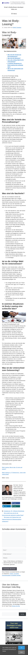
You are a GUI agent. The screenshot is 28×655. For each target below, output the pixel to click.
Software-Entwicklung (18, 511)
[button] (6, 503)
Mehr (21, 652)
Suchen (22, 614)
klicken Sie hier (16, 606)
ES (11, 511)
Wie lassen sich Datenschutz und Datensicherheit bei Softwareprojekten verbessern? (11, 519)
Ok (21, 647)
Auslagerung (7, 511)
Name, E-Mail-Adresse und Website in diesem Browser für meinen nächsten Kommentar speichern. (13, 562)
